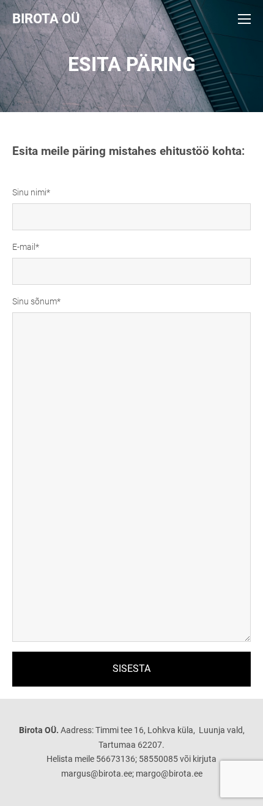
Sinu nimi (29, 192)
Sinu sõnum (34, 301)
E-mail (23, 247)
